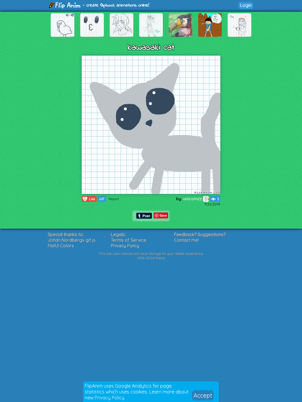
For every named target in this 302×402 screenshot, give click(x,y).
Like (89, 199)
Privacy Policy (109, 398)
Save (163, 215)
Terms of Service (128, 240)
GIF (101, 199)
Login (246, 5)
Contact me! (186, 240)
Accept (202, 395)
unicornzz (193, 198)
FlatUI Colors (61, 245)
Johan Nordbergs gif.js (72, 240)
